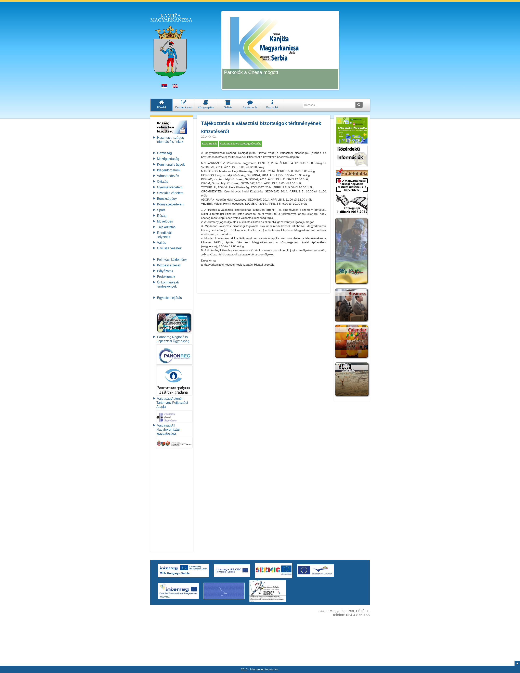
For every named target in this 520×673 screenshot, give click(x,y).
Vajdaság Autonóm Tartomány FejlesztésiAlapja (172, 402)
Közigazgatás (209, 143)
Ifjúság (162, 215)
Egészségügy (167, 198)
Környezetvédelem (170, 204)
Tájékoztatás (166, 227)
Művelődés (165, 221)
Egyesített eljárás (169, 298)
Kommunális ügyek (171, 164)
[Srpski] (164, 87)
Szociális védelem (170, 193)
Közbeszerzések (169, 265)
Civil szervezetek (169, 248)
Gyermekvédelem (169, 187)
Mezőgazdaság (168, 159)
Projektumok (166, 276)
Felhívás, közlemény (172, 259)
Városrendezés (168, 176)
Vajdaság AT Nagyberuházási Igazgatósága (168, 429)
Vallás (161, 242)
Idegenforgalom (168, 170)
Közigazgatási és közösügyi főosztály (240, 143)
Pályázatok (165, 271)
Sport (161, 210)
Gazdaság (164, 153)
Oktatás (162, 181)
